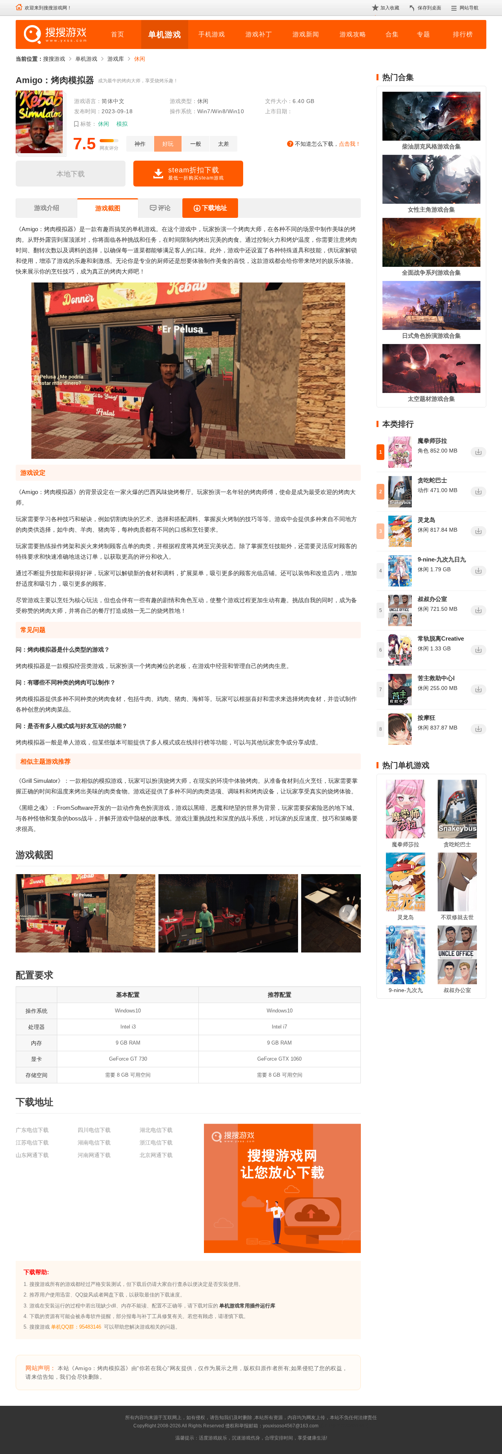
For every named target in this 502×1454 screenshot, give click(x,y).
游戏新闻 (306, 34)
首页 (117, 34)
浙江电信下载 (156, 1142)
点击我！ (350, 144)
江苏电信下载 (32, 1142)
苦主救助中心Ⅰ (436, 678)
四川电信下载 (94, 1130)
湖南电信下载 (94, 1142)
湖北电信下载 (156, 1130)
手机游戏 (211, 34)
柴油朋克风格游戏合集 (431, 146)
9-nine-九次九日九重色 (442, 560)
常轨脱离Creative (441, 638)
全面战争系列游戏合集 (431, 272)
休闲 (139, 59)
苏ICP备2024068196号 (344, 1426)
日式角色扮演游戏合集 (431, 335)
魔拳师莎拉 (432, 440)
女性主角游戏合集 (431, 209)
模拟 (121, 124)
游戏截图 (107, 208)
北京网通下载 (156, 1155)
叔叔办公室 (432, 599)
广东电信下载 (32, 1130)
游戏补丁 (259, 34)
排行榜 (463, 34)
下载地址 (214, 208)
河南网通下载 (94, 1155)
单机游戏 (164, 34)
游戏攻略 (353, 34)
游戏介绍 (46, 208)
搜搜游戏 (54, 59)
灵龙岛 (426, 519)
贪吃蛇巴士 (432, 480)
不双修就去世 (457, 917)
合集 (392, 34)
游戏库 (115, 59)
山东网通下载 (32, 1155)
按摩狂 (426, 717)
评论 (164, 208)
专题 (423, 34)
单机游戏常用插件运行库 (247, 1306)
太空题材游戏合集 (431, 398)
